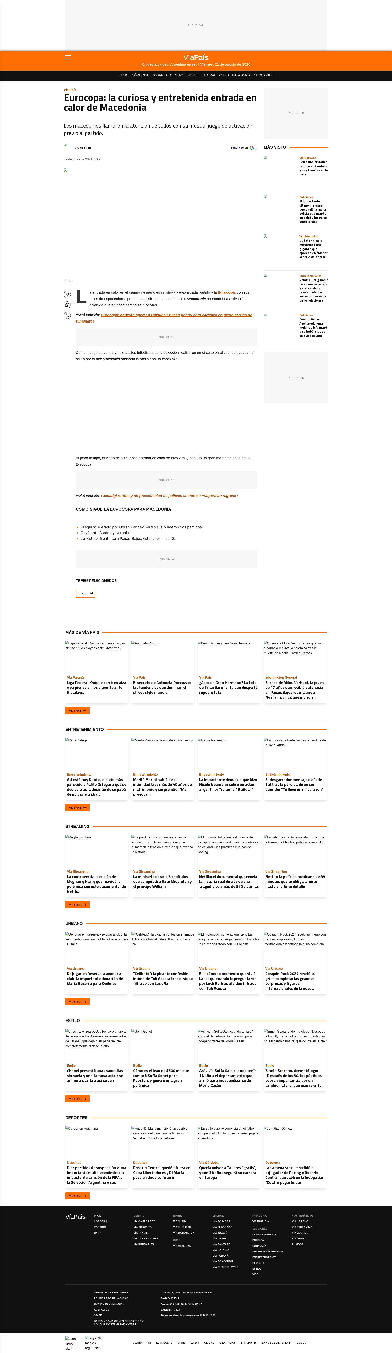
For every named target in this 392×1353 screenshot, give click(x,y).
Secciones (264, 75)
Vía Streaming (302, 1227)
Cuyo (224, 75)
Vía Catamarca (184, 1233)
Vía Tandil (141, 1233)
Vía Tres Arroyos (146, 1238)
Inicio (123, 75)
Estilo (256, 1268)
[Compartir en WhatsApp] (67, 304)
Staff (98, 1315)
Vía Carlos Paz (144, 1221)
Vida (255, 1274)
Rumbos (297, 1244)
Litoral (209, 75)
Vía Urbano (300, 1221)
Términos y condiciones (111, 1292)
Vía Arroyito (143, 1227)
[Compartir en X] (67, 315)
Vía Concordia (223, 1261)
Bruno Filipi (82, 147)
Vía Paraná (221, 1255)
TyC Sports (249, 1342)
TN (149, 1342)
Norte (193, 75)
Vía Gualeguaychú (226, 1267)
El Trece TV (164, 1342)
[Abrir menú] (103, 57)
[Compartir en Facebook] (67, 294)
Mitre (182, 1342)
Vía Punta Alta (144, 1244)
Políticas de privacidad (111, 1298)
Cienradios (227, 1342)
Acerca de (101, 1309)
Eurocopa (85, 593)
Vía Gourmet (301, 1233)
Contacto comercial (109, 1304)
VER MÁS (75, 710)
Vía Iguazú (220, 1233)
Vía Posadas (221, 1221)
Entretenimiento (264, 1257)
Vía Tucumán (182, 1227)
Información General (268, 1251)
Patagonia (241, 75)
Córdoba (140, 75)
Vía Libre (298, 1238)
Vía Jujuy (180, 1221)
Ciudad (209, 1342)
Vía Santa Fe (221, 1244)
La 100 (195, 1342)
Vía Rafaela (221, 1250)
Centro (177, 75)
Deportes (259, 1263)
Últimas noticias (264, 1234)
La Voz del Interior (276, 1342)
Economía (259, 1246)
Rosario (159, 75)
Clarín (138, 1342)
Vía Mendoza (182, 1246)
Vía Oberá (220, 1238)
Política (258, 1240)
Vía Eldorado (222, 1227)
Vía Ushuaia (260, 1221)
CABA (97, 1233)
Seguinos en (239, 147)
